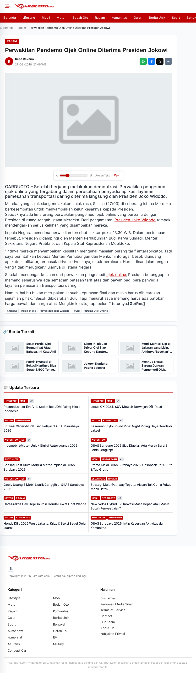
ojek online (116, 274)
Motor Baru (109, 459)
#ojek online (28, 310)
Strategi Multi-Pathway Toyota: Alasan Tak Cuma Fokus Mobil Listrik (131, 487)
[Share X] (159, 61)
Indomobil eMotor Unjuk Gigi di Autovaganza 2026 (40, 445)
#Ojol (77, 310)
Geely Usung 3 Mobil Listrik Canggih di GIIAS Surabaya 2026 (44, 487)
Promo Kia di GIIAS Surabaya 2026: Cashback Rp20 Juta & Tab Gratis (131, 467)
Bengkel (59, 624)
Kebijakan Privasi (112, 634)
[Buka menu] (7, 6)
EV (23, 440)
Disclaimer (107, 598)
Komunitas (119, 17)
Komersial (15, 637)
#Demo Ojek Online (96, 310)
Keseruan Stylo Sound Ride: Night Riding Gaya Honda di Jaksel (131, 428)
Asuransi (14, 644)
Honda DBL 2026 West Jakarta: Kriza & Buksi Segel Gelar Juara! (45, 525)
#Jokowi (12, 310)
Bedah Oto (80, 17)
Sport (176, 17)
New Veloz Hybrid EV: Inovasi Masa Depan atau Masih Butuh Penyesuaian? (130, 506)
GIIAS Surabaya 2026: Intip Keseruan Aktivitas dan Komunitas (127, 525)
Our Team (107, 622)
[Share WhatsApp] (143, 61)
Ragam (100, 17)
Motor (61, 17)
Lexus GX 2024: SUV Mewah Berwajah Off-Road (126, 407)
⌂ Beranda (7, 27)
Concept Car (17, 650)
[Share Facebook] (151, 61)
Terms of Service (112, 610)
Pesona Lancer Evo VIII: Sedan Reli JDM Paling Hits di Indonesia (42, 409)
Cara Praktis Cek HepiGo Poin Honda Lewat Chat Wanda (45, 504)
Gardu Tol (60, 631)
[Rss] (11, 568)
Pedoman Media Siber (116, 604)
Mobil (46, 17)
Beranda (9, 17)
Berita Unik (157, 17)
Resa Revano (24, 59)
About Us (107, 628)
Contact (106, 616)
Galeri (138, 17)
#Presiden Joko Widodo (54, 310)
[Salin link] (168, 61)
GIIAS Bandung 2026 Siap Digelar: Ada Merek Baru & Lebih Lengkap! (129, 448)
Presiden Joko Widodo (135, 219)
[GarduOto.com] (103, 6)
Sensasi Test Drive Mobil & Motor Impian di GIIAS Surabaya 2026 (39, 467)
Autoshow (23, 420)
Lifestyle (28, 17)
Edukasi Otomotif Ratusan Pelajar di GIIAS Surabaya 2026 (41, 428)
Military (58, 644)
